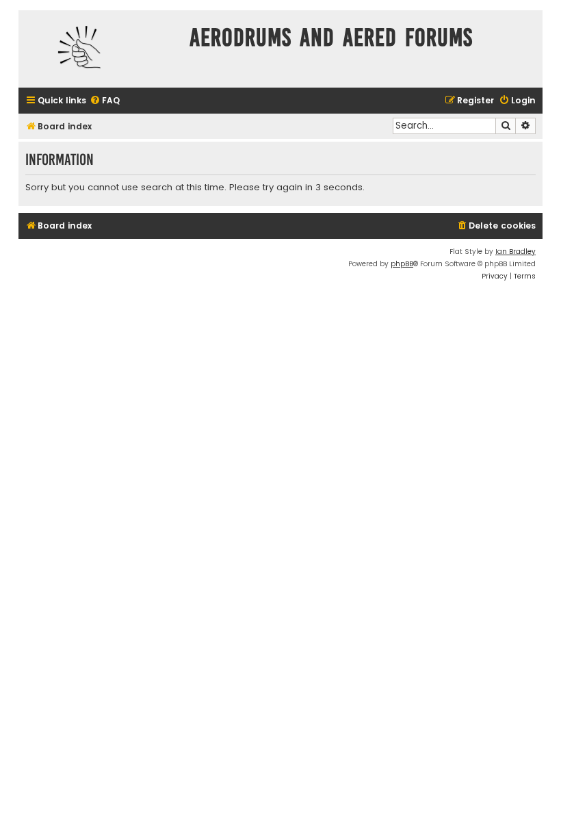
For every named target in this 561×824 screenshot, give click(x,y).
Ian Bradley (515, 251)
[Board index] (100, 49)
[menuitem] (105, 101)
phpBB (402, 264)
